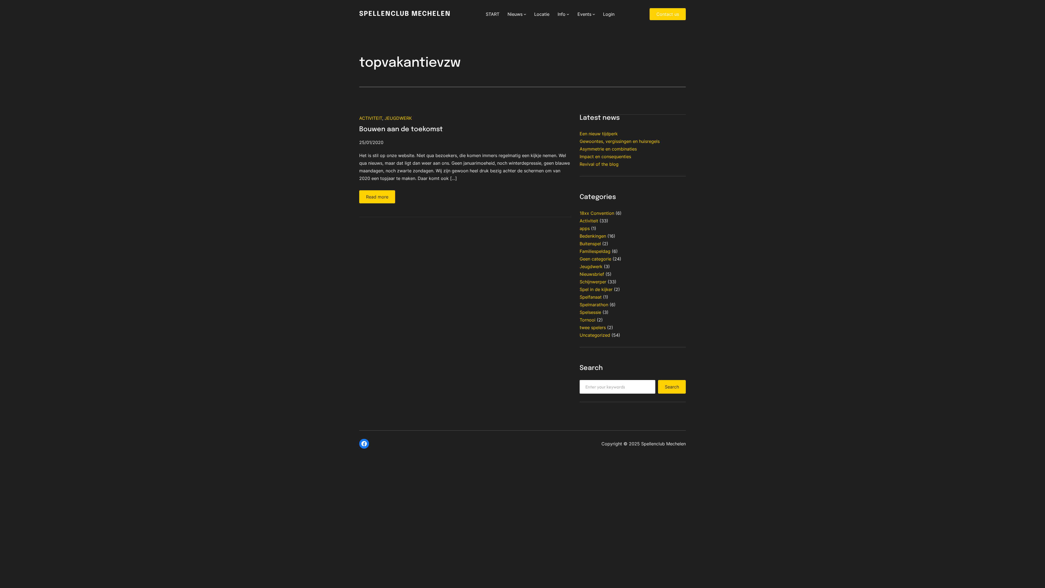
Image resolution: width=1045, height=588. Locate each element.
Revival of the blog (599, 164)
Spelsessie (590, 312)
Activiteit (370, 118)
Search (672, 387)
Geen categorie (595, 259)
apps (585, 228)
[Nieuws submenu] (525, 14)
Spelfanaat (591, 297)
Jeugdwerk (398, 118)
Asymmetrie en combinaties (608, 149)
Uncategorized (595, 335)
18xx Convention (597, 213)
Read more (377, 197)
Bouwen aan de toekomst (401, 129)
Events (584, 14)
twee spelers (593, 327)
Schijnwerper (593, 281)
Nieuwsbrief (592, 274)
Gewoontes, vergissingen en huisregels (620, 141)
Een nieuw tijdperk (599, 133)
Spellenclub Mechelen (405, 14)
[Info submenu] (568, 14)
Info (561, 14)
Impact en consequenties (605, 156)
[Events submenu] (593, 14)
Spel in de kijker (596, 289)
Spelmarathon (594, 304)
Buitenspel (590, 243)
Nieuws (515, 14)
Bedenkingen (593, 236)
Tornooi (587, 320)
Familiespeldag (595, 251)
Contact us (667, 14)
